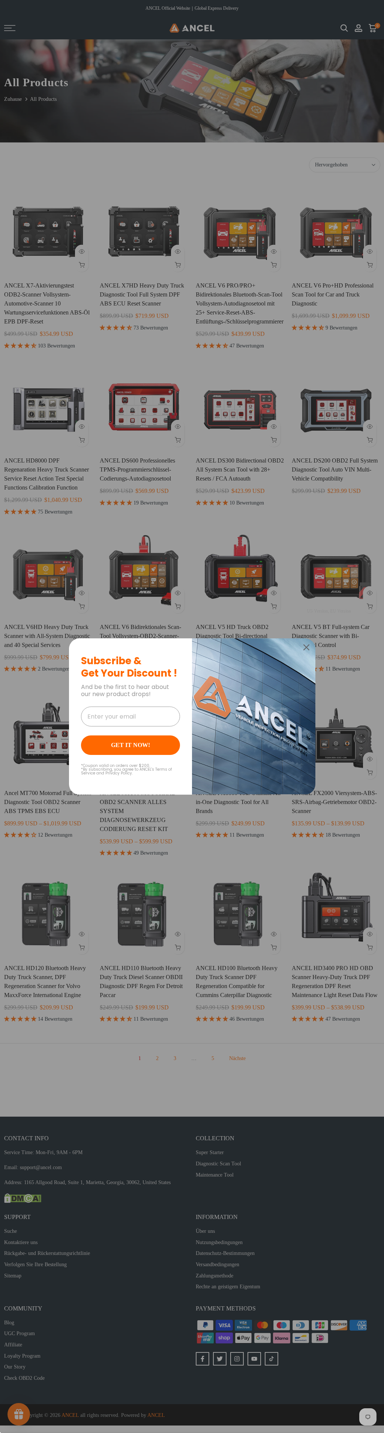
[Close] (306, 647)
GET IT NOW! (130, 745)
